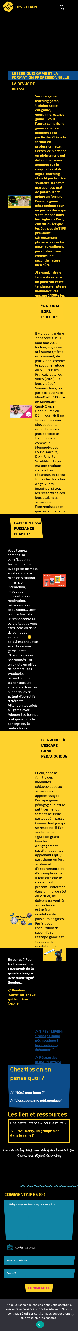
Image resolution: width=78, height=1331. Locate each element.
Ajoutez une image (25, 1247)
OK (40, 1324)
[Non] (72, 1315)
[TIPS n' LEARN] (20, 6)
